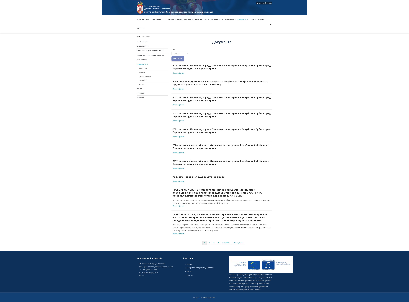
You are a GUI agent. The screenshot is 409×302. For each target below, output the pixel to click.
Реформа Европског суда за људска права (199, 176)
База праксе (229, 19)
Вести (252, 19)
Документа (242, 19)
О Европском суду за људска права (200, 268)
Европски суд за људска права (178, 19)
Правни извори (145, 76)
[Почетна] (176, 7)
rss (142, 276)
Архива (141, 84)
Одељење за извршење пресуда (208, 19)
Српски (258, 3)
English (269, 3)
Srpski (264, 3)
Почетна (139, 36)
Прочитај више (178, 73)
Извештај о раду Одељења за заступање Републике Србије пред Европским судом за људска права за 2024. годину (220, 83)
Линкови (260, 19)
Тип (173, 50)
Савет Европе (157, 19)
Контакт (141, 28)
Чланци (142, 72)
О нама (189, 264)
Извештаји (143, 68)
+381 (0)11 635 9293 (149, 270)
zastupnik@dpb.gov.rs (149, 273)
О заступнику (143, 19)
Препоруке (143, 80)
